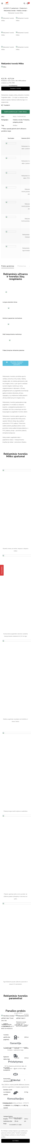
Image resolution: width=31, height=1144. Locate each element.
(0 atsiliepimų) (13, 86)
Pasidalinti (7, 105)
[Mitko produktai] (3, 71)
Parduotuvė (23, 8)
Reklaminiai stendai (9, 11)
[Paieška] (24, 3)
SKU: (2, 117)
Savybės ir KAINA (15, 88)
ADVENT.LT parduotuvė (10, 8)
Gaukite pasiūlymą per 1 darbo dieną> (15, 112)
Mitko (15, 125)
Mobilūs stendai (21, 11)
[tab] (7, 266)
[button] (15, 363)
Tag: (2, 125)
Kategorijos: (4, 120)
